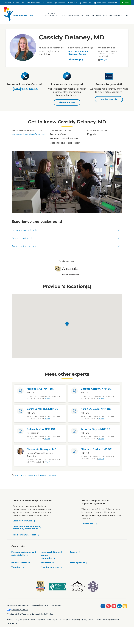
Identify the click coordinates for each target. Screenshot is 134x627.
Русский (41, 619)
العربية (55, 619)
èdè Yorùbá (12, 623)
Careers (16, 3)
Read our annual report (24, 535)
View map (74, 59)
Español (8, 3)
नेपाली (77, 619)
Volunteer (16, 567)
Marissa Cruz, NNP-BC (40, 388)
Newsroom (45, 563)
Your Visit (85, 15)
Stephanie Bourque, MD (41, 449)
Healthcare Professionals (31, 3)
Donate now (88, 524)
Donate (126, 3)
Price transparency (49, 567)
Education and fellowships (25, 230)
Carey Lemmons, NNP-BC (42, 409)
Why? (103, 60)
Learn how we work (22, 521)
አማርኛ (49, 619)
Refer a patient (77, 563)
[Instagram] (124, 606)
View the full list (67, 102)
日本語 (91, 619)
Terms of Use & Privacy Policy (18, 605)
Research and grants (22, 238)
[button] (67, 324)
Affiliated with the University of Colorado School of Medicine (30, 614)
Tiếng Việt (19, 619)
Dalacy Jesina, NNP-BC (41, 429)
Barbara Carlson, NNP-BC (96, 388)
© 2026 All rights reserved (50, 605)
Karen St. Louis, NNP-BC (96, 409)
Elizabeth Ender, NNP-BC (96, 449)
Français (70, 619)
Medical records (19, 563)
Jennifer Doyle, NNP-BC (95, 429)
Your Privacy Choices (20, 610)
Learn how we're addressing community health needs (27, 527)
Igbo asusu (114, 619)
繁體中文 (34, 619)
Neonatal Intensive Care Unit (29, 134)
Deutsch (62, 619)
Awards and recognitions (24, 246)
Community (96, 15)
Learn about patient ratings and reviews (34, 475)
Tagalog (83, 619)
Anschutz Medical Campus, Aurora (78, 52)
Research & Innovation (112, 15)
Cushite (98, 619)
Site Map (35, 605)
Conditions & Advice (70, 15)
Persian (106, 619)
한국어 (26, 619)
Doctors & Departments (51, 14)
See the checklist (109, 99)
